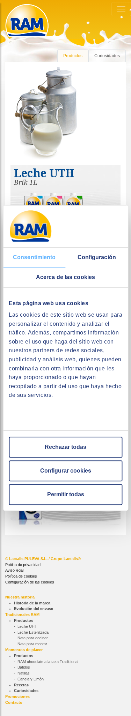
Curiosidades (107, 55)
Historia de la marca (32, 603)
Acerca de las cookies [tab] (65, 277)
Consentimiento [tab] (34, 257)
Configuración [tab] (97, 257)
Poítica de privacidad (23, 565)
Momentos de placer (24, 650)
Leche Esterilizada (33, 632)
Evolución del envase (33, 608)
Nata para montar (32, 644)
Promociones (17, 696)
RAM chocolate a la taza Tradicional (47, 662)
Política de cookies (21, 576)
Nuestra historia (20, 597)
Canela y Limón (30, 679)
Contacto (13, 702)
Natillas (23, 673)
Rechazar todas (65, 447)
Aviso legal (14, 570)
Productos (72, 55)
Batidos (23, 667)
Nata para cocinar (32, 638)
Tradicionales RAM (22, 614)
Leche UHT (27, 626)
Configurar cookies (65, 471)
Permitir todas (65, 494)
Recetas (21, 685)
